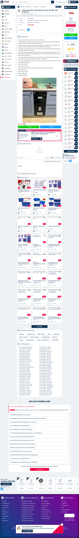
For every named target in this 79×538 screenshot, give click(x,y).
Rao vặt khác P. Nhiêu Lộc (45, 374)
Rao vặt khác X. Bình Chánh (46, 391)
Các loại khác (43, 6)
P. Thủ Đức (4, 501)
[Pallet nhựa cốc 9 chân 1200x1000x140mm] (54, 257)
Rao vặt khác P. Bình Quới (45, 356)
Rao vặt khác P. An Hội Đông (25, 348)
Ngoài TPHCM (28, 6)
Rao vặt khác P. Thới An (24, 387)
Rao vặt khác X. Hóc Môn (25, 395)
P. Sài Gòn (4, 518)
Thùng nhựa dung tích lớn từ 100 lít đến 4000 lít (54, 208)
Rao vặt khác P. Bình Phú (25, 356)
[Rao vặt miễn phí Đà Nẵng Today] (70, 62)
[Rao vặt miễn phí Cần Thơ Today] (71, 65)
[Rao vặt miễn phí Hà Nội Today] (71, 64)
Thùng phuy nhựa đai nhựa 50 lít (23, 226)
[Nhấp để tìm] (52, 2)
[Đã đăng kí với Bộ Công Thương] (69, 516)
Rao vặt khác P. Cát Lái (24, 362)
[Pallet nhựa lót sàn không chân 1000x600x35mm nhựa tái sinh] (24, 257)
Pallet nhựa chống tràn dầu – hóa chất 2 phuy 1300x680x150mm (54, 299)
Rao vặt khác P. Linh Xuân (45, 371)
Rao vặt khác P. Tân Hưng (45, 381)
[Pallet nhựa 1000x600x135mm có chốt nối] (39, 257)
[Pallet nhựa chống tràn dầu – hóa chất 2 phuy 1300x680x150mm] (54, 293)
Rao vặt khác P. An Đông (45, 347)
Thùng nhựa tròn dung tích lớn (23, 208)
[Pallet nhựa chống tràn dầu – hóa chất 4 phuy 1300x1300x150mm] (54, 275)
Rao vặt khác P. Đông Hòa (45, 365)
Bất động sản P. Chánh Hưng (28, 505)
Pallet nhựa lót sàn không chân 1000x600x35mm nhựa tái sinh (24, 263)
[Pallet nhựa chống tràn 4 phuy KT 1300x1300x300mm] (54, 311)
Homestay (44, 507)
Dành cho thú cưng (46, 516)
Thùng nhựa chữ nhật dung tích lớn (39, 208)
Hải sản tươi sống (45, 509)
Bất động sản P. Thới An (27, 516)
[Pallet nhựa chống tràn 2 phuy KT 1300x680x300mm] (39, 311)
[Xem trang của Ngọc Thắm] (19, 195)
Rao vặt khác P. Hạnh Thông (46, 368)
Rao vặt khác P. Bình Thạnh (25, 359)
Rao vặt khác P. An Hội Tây (45, 348)
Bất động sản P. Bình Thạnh (28, 514)
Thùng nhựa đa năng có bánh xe (39, 190)
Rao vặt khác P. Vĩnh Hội (45, 388)
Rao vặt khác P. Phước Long (46, 378)
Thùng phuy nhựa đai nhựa (54, 226)
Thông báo (64, 503)
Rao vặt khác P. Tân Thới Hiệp (26, 385)
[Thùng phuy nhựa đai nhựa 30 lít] (39, 220)
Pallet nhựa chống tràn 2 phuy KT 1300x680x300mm (39, 317)
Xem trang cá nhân (71, 25)
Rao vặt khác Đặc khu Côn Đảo (26, 347)
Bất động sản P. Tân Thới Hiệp (28, 507)
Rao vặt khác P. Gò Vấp (24, 368)
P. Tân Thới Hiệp (5, 505)
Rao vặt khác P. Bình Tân (25, 357)
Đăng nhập (58, 157)
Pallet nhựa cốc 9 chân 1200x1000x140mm (53, 263)
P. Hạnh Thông (5, 507)
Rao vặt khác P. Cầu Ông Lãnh (46, 362)
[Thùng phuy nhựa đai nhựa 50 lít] (24, 220)
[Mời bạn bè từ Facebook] (70, 161)
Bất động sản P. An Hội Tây (27, 520)
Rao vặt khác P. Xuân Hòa (45, 390)
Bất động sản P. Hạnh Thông (28, 509)
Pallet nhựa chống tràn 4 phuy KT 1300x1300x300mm (54, 317)
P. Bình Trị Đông (5, 516)
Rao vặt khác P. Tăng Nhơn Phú (46, 385)
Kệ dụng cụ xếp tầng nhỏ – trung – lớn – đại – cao (54, 190)
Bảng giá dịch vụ (65, 505)
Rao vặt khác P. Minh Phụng (25, 374)
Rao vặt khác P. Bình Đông (45, 354)
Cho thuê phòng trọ (46, 503)
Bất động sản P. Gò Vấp (27, 511)
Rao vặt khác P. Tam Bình (45, 379)
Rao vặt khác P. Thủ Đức (25, 388)
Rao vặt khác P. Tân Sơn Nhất (26, 384)
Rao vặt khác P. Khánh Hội (25, 371)
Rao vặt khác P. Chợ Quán (45, 364)
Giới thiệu (64, 501)
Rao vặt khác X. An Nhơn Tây (26, 391)
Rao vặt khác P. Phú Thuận (25, 378)
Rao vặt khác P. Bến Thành (25, 354)
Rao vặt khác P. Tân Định (25, 381)
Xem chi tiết (34, 138)
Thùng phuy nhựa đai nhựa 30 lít (39, 226)
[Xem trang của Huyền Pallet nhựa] (19, 249)
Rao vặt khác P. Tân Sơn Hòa (46, 382)
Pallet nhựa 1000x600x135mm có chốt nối (39, 263)
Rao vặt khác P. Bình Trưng (45, 361)
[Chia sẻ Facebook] (28, 30)
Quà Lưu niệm (45, 514)
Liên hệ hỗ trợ (65, 511)
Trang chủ (22, 6)
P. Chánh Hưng (5, 511)
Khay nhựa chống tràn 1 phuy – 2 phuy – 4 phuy (39, 281)
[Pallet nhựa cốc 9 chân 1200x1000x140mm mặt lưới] (24, 275)
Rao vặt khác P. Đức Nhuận (45, 367)
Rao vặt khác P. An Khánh (25, 350)
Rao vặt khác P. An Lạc (45, 350)
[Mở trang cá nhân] (66, 73)
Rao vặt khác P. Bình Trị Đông (26, 361)
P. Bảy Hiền (4, 514)
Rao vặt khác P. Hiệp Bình (25, 370)
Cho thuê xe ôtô (45, 501)
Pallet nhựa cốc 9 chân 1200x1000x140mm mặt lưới (24, 281)
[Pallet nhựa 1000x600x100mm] (39, 238)
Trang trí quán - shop (46, 511)
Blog (63, 507)
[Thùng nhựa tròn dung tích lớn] (24, 202)
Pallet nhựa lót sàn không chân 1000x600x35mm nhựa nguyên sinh (54, 245)
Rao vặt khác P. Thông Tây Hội (46, 387)
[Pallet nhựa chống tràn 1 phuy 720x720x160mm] (24, 311)
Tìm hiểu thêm (72, 158)
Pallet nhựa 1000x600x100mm (37, 245)
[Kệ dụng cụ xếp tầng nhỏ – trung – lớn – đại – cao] (54, 184)
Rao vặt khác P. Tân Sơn (25, 382)
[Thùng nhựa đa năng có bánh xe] (39, 184)
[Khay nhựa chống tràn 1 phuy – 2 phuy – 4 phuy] (39, 275)
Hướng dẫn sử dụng (66, 509)
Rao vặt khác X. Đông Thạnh (46, 393)
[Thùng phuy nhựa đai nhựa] (54, 220)
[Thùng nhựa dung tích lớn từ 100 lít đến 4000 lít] (54, 202)
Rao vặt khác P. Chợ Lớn (25, 364)
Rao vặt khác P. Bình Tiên (45, 359)
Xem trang (21, 488)
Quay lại (58, 7)
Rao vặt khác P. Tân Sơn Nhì (46, 384)
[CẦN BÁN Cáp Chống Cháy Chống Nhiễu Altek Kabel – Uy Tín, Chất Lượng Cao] (23, 136)
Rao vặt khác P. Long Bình (25, 373)
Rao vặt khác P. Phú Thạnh (25, 376)
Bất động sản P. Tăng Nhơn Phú (28, 503)
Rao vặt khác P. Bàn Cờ (24, 353)
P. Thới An (4, 509)
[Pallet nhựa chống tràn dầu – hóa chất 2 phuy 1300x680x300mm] (39, 293)
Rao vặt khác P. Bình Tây (45, 357)
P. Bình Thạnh (5, 520)
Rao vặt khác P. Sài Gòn (24, 379)
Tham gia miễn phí (27, 531)
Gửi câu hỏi (39, 469)
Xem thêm (39, 326)
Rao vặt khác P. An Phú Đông (46, 351)
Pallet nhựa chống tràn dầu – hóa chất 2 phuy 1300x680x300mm (39, 299)
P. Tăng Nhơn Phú (5, 503)
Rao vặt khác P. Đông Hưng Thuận (27, 367)
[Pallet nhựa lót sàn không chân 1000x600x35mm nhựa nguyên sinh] (54, 238)
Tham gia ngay (71, 151)
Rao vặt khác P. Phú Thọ (45, 376)
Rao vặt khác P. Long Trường (46, 373)
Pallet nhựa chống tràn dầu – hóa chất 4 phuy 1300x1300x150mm (54, 281)
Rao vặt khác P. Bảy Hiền (45, 353)
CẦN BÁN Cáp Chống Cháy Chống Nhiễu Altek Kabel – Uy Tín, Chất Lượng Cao (43, 133)
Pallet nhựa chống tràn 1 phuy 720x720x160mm (23, 317)
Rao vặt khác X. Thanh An (45, 395)
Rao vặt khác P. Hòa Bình (45, 370)
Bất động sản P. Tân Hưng (27, 518)
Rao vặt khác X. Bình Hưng (25, 393)
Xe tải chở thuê (45, 505)
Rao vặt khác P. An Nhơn (25, 351)
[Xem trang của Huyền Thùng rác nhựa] (34, 195)
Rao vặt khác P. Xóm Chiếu (25, 390)
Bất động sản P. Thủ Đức (27, 501)
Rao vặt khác (35, 6)
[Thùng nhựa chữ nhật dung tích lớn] (39, 202)
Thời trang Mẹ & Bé (46, 518)
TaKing (70, 18)
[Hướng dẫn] (13, 2)
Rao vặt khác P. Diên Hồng (25, 365)
